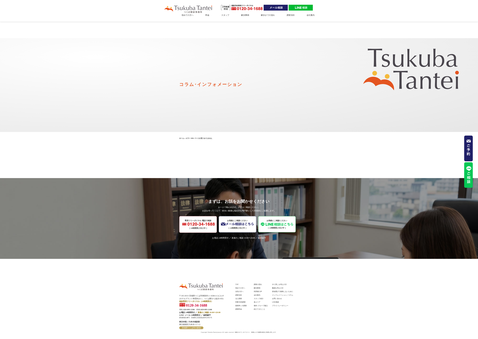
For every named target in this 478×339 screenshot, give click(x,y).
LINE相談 (275, 302)
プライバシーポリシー (280, 306)
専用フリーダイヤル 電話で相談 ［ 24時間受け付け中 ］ (198, 224)
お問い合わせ (277, 298)
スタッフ (225, 15)
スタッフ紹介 (259, 298)
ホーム (181, 138)
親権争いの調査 (241, 306)
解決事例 (245, 15)
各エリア (257, 302)
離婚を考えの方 (277, 288)
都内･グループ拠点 (261, 306)
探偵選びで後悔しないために (282, 291)
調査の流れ (258, 284)
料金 (207, 15)
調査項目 (291, 15)
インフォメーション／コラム (282, 295)
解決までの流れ (268, 15)
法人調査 (238, 298)
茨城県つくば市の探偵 (191, 328)
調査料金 (238, 309)
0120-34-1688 (196, 305)
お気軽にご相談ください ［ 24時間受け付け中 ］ (237, 224)
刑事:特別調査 (240, 302)
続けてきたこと (259, 309)
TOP (236, 284)
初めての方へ (188, 15)
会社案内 (311, 15)
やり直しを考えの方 (279, 284)
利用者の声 (258, 291)
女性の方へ (239, 291)
